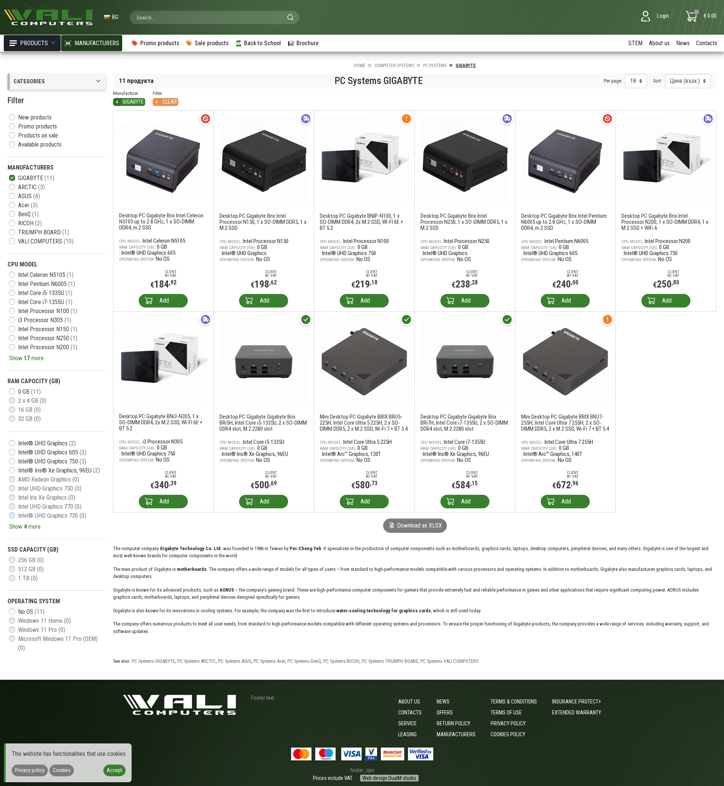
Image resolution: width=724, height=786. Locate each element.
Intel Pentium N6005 (46, 283)
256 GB (31, 560)
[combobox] (214, 17)
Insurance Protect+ (576, 702)
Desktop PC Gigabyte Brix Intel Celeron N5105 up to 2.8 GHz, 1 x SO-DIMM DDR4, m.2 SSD (161, 221)
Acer (28, 205)
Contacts (706, 43)
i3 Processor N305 (44, 320)
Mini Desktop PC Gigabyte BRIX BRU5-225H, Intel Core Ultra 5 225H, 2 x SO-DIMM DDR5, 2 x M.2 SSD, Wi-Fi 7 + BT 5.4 (364, 422)
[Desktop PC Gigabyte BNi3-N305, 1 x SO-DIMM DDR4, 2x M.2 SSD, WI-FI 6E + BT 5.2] (163, 361)
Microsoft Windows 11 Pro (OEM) (58, 643)
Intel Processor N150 (47, 329)
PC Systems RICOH (341, 661)
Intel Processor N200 (47, 347)
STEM (635, 43)
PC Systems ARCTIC (196, 661)
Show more (26, 358)
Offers (445, 713)
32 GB (29, 418)
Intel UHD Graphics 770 (49, 506)
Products (34, 43)
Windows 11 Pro (41, 629)
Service (407, 723)
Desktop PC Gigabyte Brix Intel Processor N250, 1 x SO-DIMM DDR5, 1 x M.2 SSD (464, 222)
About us (659, 43)
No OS (31, 611)
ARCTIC (31, 187)
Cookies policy (508, 734)
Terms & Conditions (514, 702)
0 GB (29, 391)
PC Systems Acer (269, 661)
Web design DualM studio (389, 778)
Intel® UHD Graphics (47, 443)
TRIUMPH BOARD (43, 232)
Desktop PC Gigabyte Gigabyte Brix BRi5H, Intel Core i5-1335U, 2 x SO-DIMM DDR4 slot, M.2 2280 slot (263, 422)
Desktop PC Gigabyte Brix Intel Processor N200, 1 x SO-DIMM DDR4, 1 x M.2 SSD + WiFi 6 (665, 222)
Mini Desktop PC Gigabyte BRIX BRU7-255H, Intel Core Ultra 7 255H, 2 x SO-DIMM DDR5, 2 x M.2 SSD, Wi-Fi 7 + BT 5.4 (565, 422)
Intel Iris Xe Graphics (46, 497)
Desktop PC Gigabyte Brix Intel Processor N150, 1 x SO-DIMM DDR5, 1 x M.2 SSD (263, 222)
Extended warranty (576, 713)
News (683, 43)
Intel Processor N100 (47, 311)
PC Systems (434, 65)
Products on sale (38, 135)
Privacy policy (508, 723)
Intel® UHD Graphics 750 (52, 461)
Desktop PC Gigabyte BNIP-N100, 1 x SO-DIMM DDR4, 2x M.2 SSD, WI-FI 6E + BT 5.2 (361, 222)
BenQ (28, 214)
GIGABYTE (36, 178)
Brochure (307, 43)
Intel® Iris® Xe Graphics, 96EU (59, 470)
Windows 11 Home (44, 620)
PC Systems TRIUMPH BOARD (390, 661)
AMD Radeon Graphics (48, 479)
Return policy (453, 723)
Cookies (62, 770)
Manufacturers (456, 734)
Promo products (37, 126)
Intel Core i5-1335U (45, 293)
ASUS (29, 196)
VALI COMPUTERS (46, 241)
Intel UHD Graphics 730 (49, 488)
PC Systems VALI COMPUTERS (449, 661)
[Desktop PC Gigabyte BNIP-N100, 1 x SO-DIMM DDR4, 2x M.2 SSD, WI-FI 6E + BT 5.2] (364, 160)
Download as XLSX (419, 525)
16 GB (29, 409)
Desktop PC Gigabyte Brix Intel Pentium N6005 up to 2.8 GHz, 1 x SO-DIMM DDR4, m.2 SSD (564, 222)
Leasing (407, 734)
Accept (114, 770)
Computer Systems (394, 65)
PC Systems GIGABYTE (153, 661)
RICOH (30, 223)
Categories (29, 81)
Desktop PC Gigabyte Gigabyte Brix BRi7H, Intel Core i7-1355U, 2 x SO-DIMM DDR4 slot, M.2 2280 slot (464, 422)
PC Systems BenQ (304, 661)
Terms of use (506, 713)
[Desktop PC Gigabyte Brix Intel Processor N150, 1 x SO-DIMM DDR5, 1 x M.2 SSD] (263, 160)
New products (35, 117)
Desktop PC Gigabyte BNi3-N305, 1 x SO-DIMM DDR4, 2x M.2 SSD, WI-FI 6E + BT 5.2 (160, 422)
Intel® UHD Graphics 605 (52, 452)
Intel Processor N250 (47, 338)
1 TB (28, 578)
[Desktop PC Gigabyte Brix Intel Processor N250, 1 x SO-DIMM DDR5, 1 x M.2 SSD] (464, 160)
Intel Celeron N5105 (46, 274)
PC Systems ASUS (234, 661)
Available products (39, 144)
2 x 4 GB (32, 400)
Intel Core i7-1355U (45, 302)
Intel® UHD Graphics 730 (52, 515)
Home (359, 65)
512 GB (31, 569)
